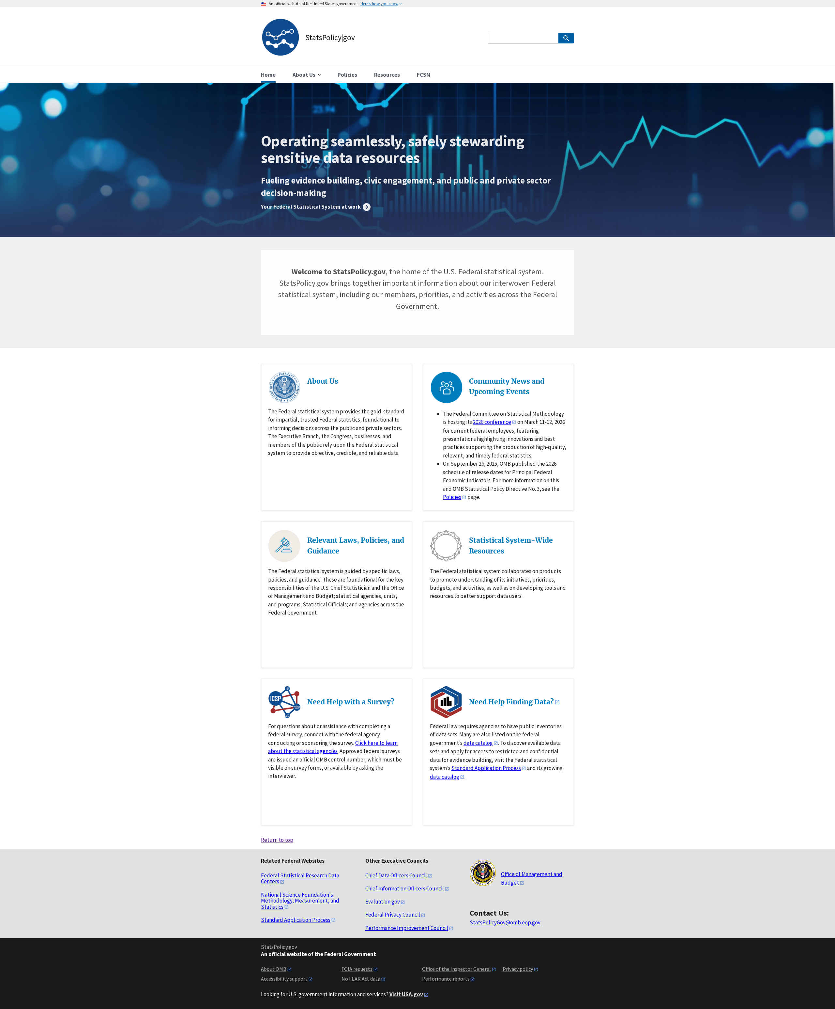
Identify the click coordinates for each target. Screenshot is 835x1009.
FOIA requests (357, 969)
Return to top (277, 839)
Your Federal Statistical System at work (311, 206)
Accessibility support (284, 978)
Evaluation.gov (382, 901)
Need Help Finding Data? (511, 701)
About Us (322, 381)
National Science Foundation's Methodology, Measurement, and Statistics (300, 900)
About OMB (273, 969)
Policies (452, 497)
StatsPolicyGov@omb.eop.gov (505, 922)
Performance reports (446, 978)
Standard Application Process (486, 768)
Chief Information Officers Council (404, 888)
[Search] (566, 38)
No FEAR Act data (361, 978)
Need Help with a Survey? (350, 701)
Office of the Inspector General (456, 969)
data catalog (478, 742)
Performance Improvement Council (406, 928)
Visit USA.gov (406, 994)
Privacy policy (518, 969)
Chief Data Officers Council (396, 875)
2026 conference (492, 421)
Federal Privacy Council (392, 914)
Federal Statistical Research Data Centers (300, 878)
